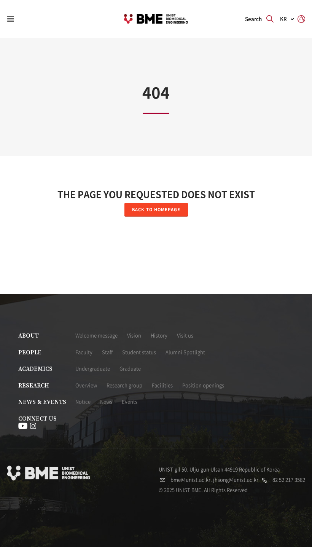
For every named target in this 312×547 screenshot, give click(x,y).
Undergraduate (92, 368)
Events (129, 401)
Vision (134, 335)
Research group (124, 385)
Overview (86, 385)
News (106, 401)
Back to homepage (156, 209)
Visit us (185, 335)
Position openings (203, 385)
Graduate (130, 368)
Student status (139, 352)
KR (283, 18)
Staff (107, 352)
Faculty (83, 352)
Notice (83, 401)
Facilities (162, 385)
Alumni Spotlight (185, 352)
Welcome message (96, 335)
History (159, 335)
